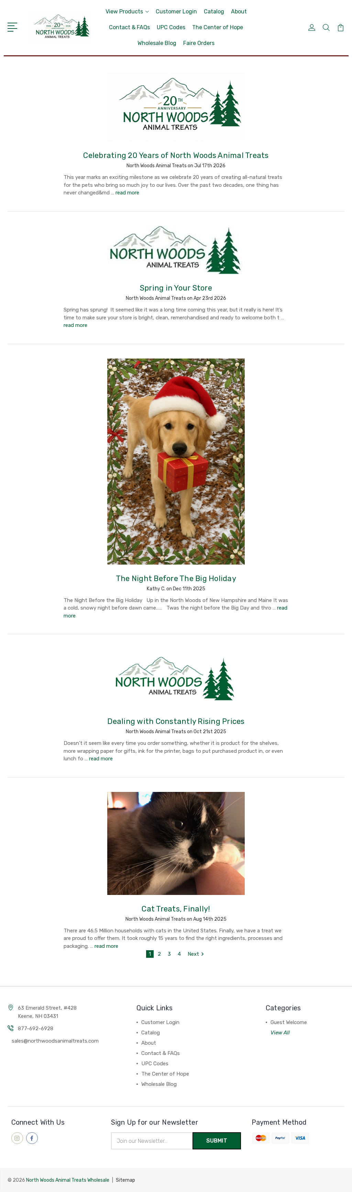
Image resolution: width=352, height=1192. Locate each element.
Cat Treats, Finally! (176, 908)
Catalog (214, 11)
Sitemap (125, 1180)
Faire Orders (198, 43)
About (239, 11)
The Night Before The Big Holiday (176, 578)
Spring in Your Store (176, 288)
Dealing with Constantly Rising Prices (175, 721)
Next (193, 954)
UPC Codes (171, 27)
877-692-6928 (35, 1028)
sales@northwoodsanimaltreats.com (55, 1041)
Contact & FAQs (129, 27)
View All (280, 1033)
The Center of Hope (217, 27)
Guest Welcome (289, 1022)
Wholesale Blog (157, 43)
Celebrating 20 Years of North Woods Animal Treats (175, 155)
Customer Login (176, 11)
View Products (124, 11)
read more (127, 193)
